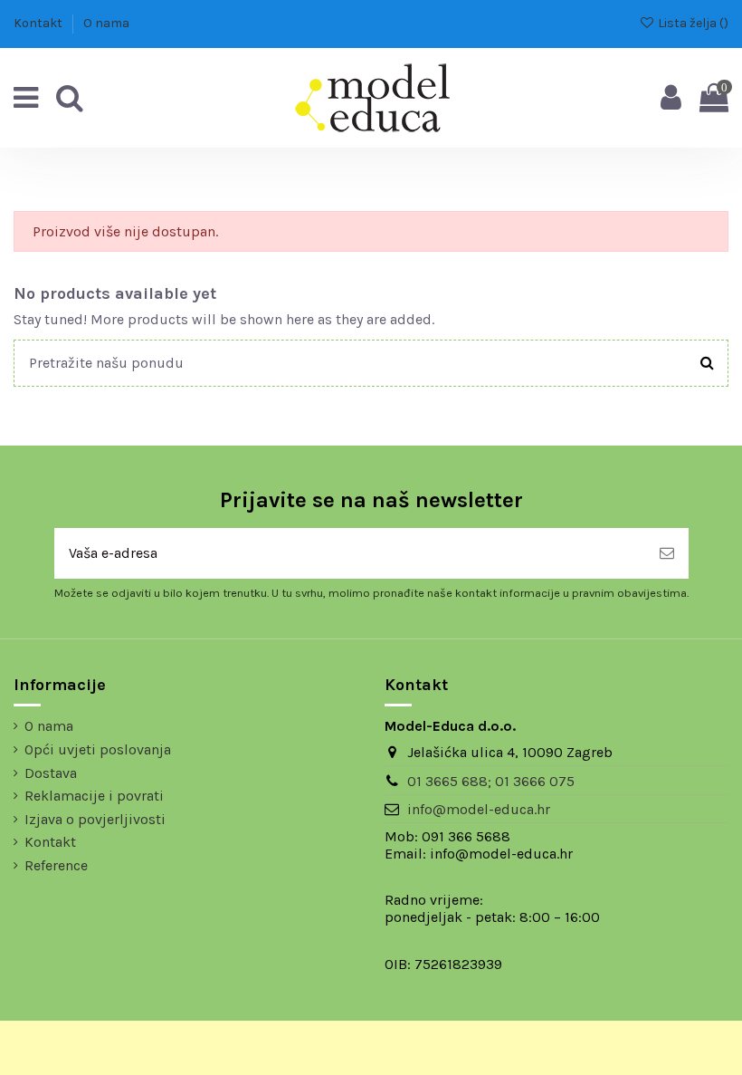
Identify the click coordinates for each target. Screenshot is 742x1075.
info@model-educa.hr (478, 809)
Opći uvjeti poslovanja (97, 749)
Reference (56, 865)
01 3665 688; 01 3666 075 (491, 781)
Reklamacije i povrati (94, 795)
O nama (106, 23)
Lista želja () (691, 23)
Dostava (50, 773)
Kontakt (39, 23)
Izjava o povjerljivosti (95, 819)
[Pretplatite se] (667, 553)
